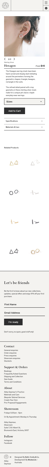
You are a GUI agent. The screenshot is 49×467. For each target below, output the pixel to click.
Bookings (8, 371)
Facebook (8, 443)
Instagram (8, 441)
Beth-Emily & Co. (32, 457)
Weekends (32, 460)
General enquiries (11, 350)
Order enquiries (10, 353)
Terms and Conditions (13, 382)
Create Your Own (11, 400)
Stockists (8, 361)
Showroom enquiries (12, 358)
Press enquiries (10, 356)
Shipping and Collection (13, 377)
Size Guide (8, 379)
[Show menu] (46, 3)
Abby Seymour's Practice (14, 392)
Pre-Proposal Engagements (15, 403)
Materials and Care (11, 395)
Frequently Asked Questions (15, 374)
